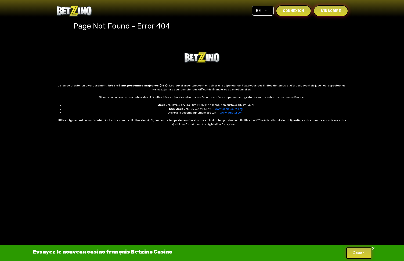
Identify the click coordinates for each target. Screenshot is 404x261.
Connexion (293, 11)
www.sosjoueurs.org (229, 109)
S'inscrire (331, 11)
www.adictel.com (231, 112)
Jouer (358, 253)
